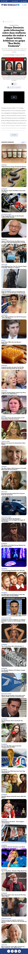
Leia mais (14, 135)
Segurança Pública (14, 25)
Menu (25, 5)
